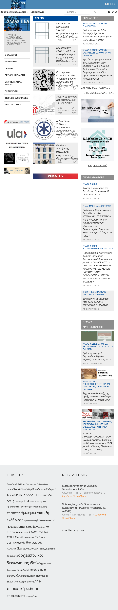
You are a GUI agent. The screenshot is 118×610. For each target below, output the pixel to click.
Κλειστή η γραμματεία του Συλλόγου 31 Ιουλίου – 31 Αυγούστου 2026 (96, 191)
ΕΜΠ (37, 537)
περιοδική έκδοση (23, 588)
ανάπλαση (40, 489)
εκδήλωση (15, 520)
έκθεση (30, 581)
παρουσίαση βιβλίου (38, 502)
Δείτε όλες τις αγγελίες (73, 530)
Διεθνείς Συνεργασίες (16, 98)
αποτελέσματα (16, 595)
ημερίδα (47, 495)
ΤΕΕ (47, 527)
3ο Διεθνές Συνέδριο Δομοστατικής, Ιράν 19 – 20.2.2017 (66, 100)
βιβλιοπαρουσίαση (30, 521)
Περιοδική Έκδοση (15, 75)
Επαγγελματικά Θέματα (13, 83)
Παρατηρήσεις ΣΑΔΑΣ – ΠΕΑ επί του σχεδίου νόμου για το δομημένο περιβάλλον (65, 54)
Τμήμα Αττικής (12, 484)
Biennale (30, 537)
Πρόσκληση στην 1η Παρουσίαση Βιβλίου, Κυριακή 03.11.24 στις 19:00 (97, 356)
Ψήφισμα (19, 502)
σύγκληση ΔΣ (26, 489)
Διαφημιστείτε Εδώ (97, 165)
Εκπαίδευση (11, 91)
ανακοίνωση (31, 548)
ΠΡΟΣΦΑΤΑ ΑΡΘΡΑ (93, 177)
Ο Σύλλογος (11, 55)
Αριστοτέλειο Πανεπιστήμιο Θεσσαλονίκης (27, 506)
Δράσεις (9, 68)
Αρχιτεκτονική (13, 105)
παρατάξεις (12, 489)
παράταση (13, 512)
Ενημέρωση (11, 62)
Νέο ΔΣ (43, 537)
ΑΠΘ (37, 581)
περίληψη (41, 527)
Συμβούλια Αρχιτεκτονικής (17, 532)
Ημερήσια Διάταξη (35, 513)
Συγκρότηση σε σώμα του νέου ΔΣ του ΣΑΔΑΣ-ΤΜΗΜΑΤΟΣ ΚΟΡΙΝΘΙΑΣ (96, 302)
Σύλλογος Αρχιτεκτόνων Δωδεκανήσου (33, 484)
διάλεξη (11, 501)
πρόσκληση (22, 570)
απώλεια (22, 537)
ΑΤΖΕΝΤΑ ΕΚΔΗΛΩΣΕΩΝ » (95, 88)
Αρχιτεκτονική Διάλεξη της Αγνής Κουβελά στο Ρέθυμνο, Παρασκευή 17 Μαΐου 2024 (98, 396)
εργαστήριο (31, 596)
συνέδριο (21, 581)
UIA (26, 501)
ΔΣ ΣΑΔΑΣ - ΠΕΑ (30, 494)
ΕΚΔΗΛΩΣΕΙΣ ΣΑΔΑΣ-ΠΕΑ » (99, 93)
